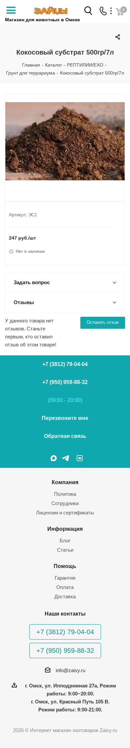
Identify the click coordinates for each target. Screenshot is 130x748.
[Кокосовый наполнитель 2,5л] (65, 142)
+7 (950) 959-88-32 (65, 382)
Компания (65, 482)
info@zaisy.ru (70, 670)
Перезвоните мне (65, 418)
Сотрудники (65, 503)
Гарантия (65, 578)
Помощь (65, 566)
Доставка (65, 596)
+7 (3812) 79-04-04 (65, 364)
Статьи (65, 550)
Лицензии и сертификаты (65, 512)
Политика (65, 494)
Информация (65, 529)
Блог (65, 540)
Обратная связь (65, 436)
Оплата (65, 587)
